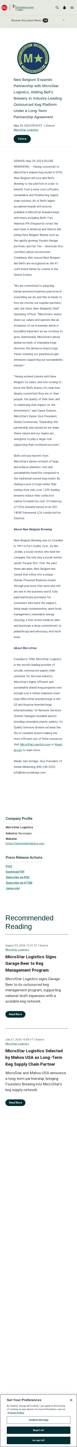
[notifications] (64, 7)
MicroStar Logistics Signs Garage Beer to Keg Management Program (30, 963)
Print (9, 866)
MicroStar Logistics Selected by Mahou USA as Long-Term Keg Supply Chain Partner (34, 1057)
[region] (38, 1420)
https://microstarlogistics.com (25, 843)
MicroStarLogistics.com (35, 744)
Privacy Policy (16, 1412)
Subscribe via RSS (17, 877)
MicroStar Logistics (26, 130)
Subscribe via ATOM (19, 882)
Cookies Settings (38, 1420)
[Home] (17, 7)
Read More (15, 1014)
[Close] (71, 1400)
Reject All (38, 1430)
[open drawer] (72, 7)
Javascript (13, 888)
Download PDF (15, 871)
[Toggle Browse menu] (63, 20)
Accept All (38, 1440)
